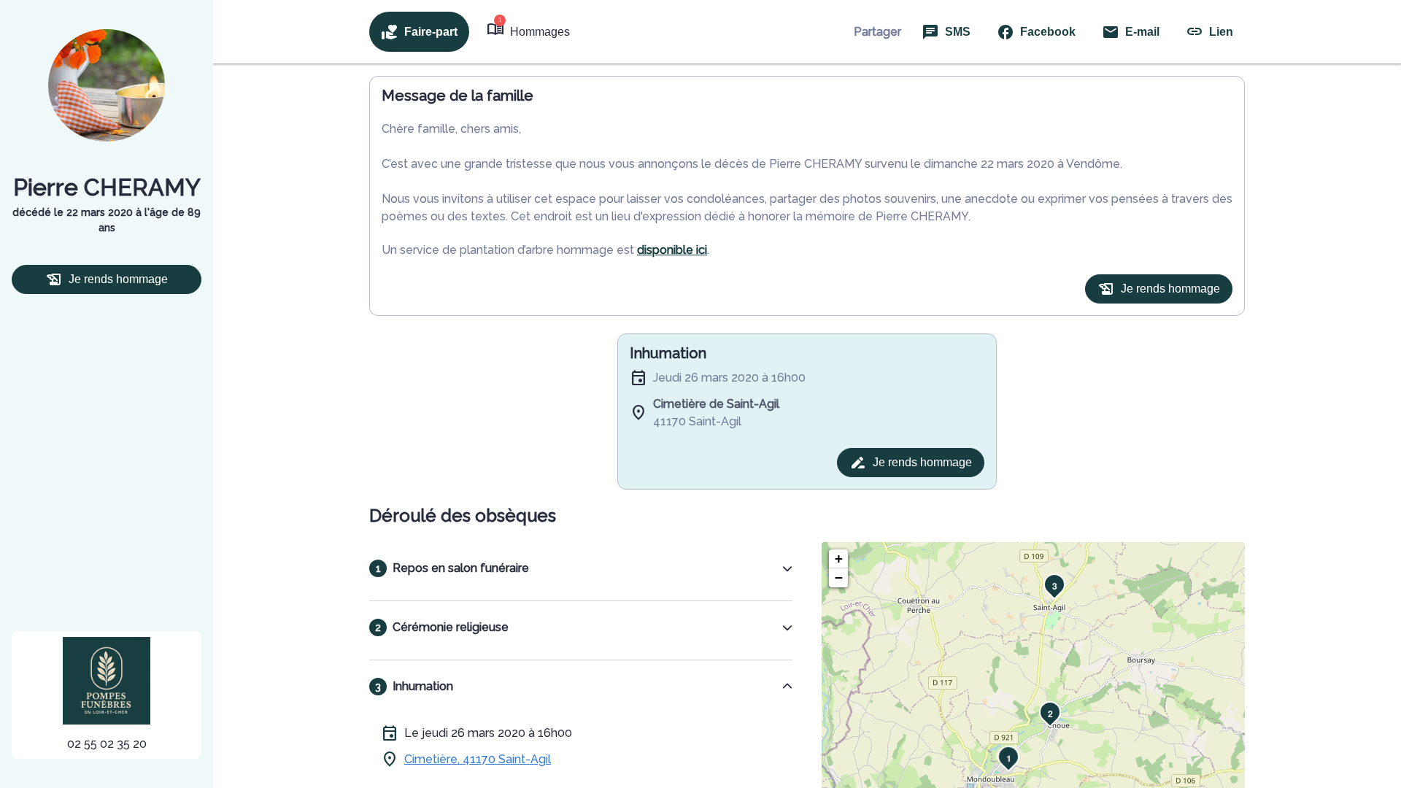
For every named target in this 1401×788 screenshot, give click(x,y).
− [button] (839, 577)
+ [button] (839, 558)
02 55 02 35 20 (107, 744)
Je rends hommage (118, 279)
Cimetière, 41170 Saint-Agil (477, 759)
